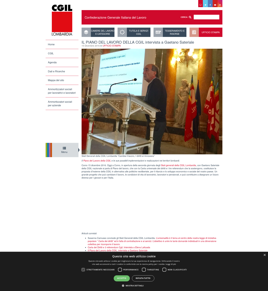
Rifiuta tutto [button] (143, 278)
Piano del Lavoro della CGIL (97, 160)
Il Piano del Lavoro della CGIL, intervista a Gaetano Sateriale (117, 250)
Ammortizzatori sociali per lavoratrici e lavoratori (62, 90)
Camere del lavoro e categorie (102, 32)
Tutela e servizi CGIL (138, 32)
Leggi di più (171, 264)
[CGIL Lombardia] (62, 20)
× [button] (264, 255)
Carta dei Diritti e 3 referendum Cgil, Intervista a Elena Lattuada (119, 247)
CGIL (51, 53)
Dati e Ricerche (56, 71)
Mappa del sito (56, 80)
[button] (134, 285)
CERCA (184, 17)
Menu (64, 152)
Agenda (52, 62)
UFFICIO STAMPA (211, 32)
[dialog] (134, 271)
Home (51, 44)
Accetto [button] (121, 278)
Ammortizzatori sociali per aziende (60, 103)
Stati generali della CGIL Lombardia (178, 165)
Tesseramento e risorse (175, 32)
